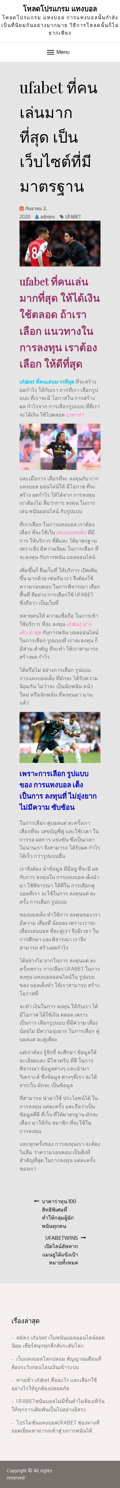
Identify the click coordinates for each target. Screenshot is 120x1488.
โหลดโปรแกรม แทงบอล (60, 8)
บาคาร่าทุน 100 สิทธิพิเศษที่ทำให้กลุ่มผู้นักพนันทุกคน (59, 1213)
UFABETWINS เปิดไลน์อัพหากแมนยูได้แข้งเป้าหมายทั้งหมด (60, 1250)
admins (47, 216)
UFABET (73, 216)
